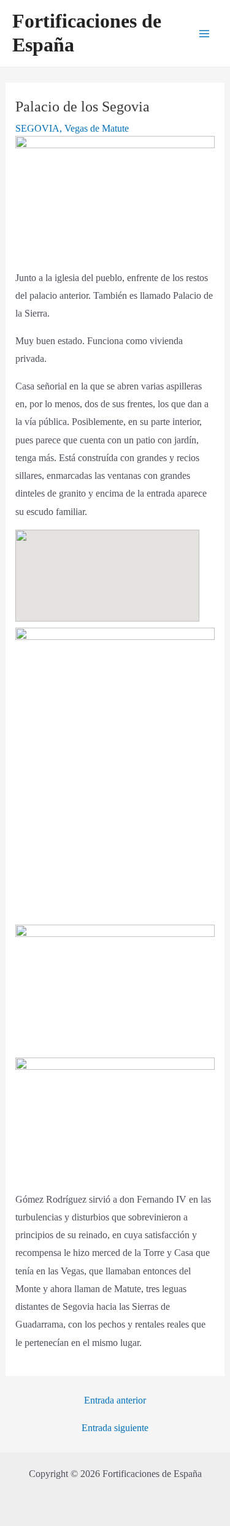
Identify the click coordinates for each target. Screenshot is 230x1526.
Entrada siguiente (115, 1428)
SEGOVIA (37, 128)
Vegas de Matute (96, 128)
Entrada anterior (115, 1400)
